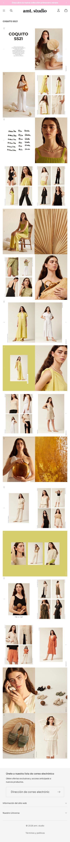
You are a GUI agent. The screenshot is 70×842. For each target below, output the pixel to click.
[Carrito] (66, 10)
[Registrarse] (59, 792)
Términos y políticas (35, 833)
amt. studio (39, 825)
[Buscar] (11, 10)
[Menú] (4, 10)
